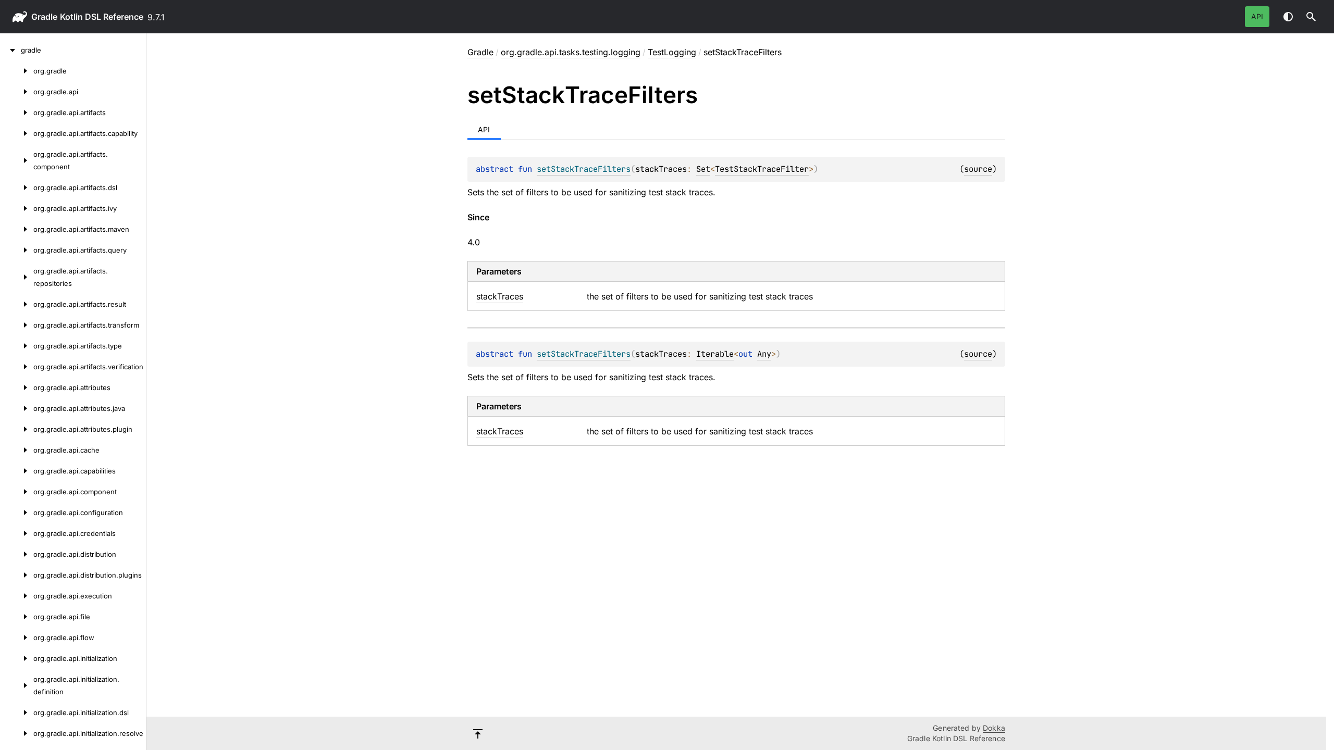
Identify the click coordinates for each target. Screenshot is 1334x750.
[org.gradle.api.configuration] (16, 512)
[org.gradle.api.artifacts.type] (16, 345)
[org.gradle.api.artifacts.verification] (16, 366)
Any (764, 353)
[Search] (1311, 16)
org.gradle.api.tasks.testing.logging (570, 52)
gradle (44, 16)
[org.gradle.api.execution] (16, 595)
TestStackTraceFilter (762, 169)
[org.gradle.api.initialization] (16, 658)
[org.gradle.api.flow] (16, 637)
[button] (1311, 16)
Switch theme (1288, 16)
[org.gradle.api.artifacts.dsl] (16, 187)
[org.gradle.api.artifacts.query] (16, 250)
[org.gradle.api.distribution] (16, 554)
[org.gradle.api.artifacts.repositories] (16, 277)
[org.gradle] (16, 70)
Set (703, 169)
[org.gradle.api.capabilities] (16, 470)
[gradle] (10, 50)
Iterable (715, 353)
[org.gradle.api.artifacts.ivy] (16, 208)
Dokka (994, 727)
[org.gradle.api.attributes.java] (16, 408)
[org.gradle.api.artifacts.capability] (16, 133)
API (1257, 16)
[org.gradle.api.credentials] (16, 533)
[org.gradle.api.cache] (16, 450)
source (978, 169)
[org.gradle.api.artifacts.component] (16, 160)
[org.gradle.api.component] (16, 491)
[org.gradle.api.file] (16, 616)
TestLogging (672, 52)
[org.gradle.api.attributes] (16, 387)
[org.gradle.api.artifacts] (16, 112)
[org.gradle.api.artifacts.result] (16, 304)
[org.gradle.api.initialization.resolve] (16, 733)
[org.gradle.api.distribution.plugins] (16, 575)
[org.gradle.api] (16, 91)
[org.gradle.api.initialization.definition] (16, 685)
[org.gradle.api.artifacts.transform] (16, 325)
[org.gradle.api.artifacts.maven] (16, 229)
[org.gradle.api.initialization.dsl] (16, 712)
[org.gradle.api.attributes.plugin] (16, 429)
